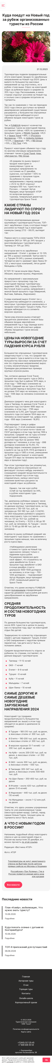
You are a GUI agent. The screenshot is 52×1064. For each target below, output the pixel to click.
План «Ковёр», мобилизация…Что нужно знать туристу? (24, 909)
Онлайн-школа (26, 998)
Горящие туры (26, 989)
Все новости (13, 884)
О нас (26, 985)
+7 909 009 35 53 (26, 1045)
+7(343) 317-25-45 (26, 1043)
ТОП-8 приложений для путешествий (26, 947)
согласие (10, 1062)
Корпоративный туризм (26, 1002)
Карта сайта (26, 1032)
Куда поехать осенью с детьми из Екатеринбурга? (24, 928)
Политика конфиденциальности (26, 1029)
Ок (46, 1060)
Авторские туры (26, 981)
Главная (26, 977)
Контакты (26, 993)
